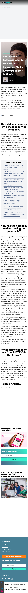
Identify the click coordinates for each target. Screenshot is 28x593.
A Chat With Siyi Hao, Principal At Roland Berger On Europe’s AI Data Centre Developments (13, 202)
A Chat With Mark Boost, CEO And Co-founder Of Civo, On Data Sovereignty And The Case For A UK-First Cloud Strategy (14, 181)
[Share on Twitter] (2, 585)
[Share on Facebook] (2, 583)
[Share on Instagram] (2, 591)
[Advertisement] (14, 23)
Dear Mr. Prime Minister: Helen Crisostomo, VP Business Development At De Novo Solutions (14, 195)
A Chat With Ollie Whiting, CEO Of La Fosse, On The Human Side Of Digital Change (13, 167)
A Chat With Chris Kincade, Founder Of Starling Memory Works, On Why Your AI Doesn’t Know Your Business (14, 173)
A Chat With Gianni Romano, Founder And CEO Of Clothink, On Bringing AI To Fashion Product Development (14, 214)
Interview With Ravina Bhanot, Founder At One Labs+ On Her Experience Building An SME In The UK (14, 208)
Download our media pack (14, 556)
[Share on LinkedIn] (2, 588)
